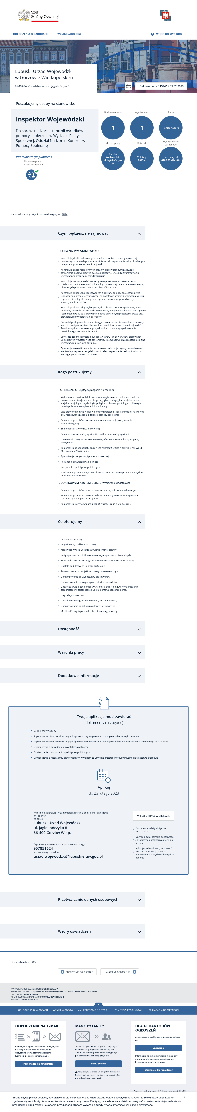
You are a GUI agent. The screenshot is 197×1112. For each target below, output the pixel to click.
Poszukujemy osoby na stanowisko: (46, 103)
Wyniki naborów (69, 34)
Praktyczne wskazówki (129, 1010)
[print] (128, 86)
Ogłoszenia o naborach (30, 34)
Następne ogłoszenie (117, 972)
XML (184, 1091)
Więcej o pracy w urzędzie (153, 815)
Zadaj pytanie (98, 1063)
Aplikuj (104, 790)
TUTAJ (65, 214)
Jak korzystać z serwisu (93, 1010)
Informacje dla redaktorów (158, 1070)
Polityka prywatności (169, 1091)
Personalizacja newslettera (38, 1063)
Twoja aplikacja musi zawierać (104, 720)
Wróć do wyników (169, 34)
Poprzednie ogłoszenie (79, 972)
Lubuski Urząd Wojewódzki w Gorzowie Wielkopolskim (44, 74)
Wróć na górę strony (98, 1004)
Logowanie (159, 1048)
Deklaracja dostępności (164, 1010)
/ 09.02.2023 (161, 86)
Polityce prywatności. (141, 1105)
